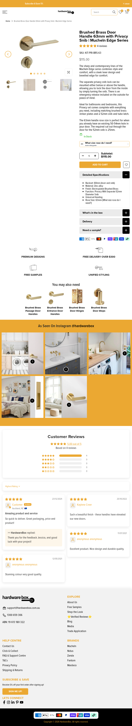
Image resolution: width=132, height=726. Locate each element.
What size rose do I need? (102, 201)
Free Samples (74, 607)
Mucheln (71, 646)
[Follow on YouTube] (21, 702)
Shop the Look (75, 612)
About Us (72, 602)
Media (70, 626)
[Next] (69, 54)
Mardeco (72, 665)
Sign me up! (15, 691)
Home (8, 21)
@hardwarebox (83, 325)
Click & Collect (10, 651)
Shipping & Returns (12, 670)
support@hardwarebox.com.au (23, 608)
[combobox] (104, 12)
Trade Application (76, 631)
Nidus (70, 651)
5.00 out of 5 (74, 444)
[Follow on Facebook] (4, 702)
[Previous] (8, 54)
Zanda (70, 655)
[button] (88, 46)
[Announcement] (66, 3)
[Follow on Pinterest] (17, 702)
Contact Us (8, 646)
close (6, 4)
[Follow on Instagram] (8, 702)
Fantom (71, 660)
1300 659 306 (14, 615)
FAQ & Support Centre (14, 655)
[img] (13, 499)
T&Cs (5, 660)
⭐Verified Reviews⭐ (79, 617)
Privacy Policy (9, 665)
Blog (69, 621)
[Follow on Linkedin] (13, 702)
